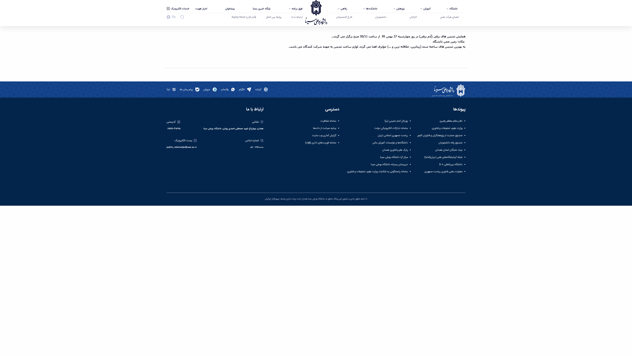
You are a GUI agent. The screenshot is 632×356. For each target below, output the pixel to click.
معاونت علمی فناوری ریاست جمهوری (443, 172)
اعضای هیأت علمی (449, 17)
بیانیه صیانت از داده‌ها (324, 128)
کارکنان (413, 17)
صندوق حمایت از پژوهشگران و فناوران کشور (439, 136)
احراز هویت (201, 9)
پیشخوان (230, 9)
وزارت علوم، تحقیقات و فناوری (447, 128)
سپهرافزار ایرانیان (272, 199)
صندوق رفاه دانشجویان (450, 143)
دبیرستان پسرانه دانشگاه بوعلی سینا (389, 165)
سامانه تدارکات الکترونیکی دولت (391, 128)
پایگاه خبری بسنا (261, 9)
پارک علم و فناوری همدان (395, 150)
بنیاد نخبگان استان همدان (448, 150)
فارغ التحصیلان (344, 17)
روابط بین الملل (273, 17)
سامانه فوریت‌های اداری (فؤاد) (320, 143)
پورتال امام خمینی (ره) (396, 121)
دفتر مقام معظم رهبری (451, 121)
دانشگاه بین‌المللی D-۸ (450, 165)
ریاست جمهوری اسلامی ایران (393, 136)
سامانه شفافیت (328, 121)
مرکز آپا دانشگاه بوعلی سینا (394, 157)
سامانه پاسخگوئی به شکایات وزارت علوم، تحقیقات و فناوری (377, 172)
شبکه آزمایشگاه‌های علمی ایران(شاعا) (443, 157)
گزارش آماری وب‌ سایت (324, 136)
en (173, 17)
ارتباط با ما (297, 17)
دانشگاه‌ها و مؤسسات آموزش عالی (390, 143)
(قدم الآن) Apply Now (244, 17)
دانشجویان (380, 17)
